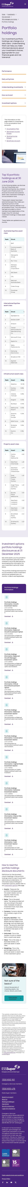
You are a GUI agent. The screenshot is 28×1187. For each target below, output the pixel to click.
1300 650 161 (8, 1079)
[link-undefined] (3, 1182)
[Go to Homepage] (8, 4)
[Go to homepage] (11, 1069)
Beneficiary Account (13, 141)
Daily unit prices (8, 79)
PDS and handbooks (9, 1052)
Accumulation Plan (13, 129)
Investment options (9, 103)
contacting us (6, 1054)
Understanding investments (12, 87)
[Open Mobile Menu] (25, 4)
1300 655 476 (8, 1088)
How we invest (7, 95)
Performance (7, 71)
